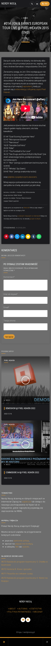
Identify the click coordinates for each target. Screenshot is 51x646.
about (12, 609)
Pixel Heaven (9, 360)
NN (17, 547)
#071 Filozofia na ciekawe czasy (17, 573)
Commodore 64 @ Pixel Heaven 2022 (22, 472)
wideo (25, 18)
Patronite (26, 208)
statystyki (36, 609)
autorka (22, 609)
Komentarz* (9, 277)
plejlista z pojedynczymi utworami (22, 177)
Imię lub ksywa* (11, 294)
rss (44, 3)
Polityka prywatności (19, 612)
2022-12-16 (8, 414)
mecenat (38, 612)
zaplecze (26, 501)
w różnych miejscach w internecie (28, 216)
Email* (6, 307)
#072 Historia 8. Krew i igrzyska (16, 569)
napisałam (27, 86)
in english (21, 228)
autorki (25, 547)
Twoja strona (9, 320)
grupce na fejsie (35, 219)
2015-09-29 (25, 38)
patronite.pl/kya (21, 540)
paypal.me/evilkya (24, 544)
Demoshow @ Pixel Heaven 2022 (20, 408)
